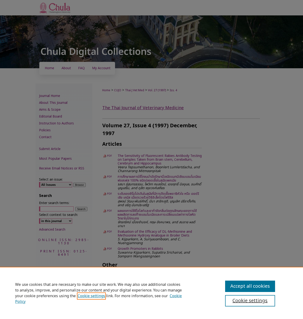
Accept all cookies (250, 286)
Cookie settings (91, 296)
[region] (151, 293)
